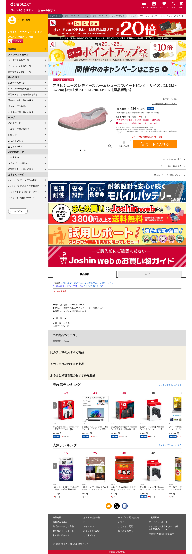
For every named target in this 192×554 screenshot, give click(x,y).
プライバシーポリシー (18, 163)
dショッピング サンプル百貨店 (22, 180)
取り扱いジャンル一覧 (63, 531)
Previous (55, 405)
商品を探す (58, 517)
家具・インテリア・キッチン (77, 16)
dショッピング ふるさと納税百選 (23, 186)
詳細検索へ (13, 49)
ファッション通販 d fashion (21, 198)
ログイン (18, 211)
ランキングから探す (17, 106)
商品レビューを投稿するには (167, 175)
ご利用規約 (13, 157)
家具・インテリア (100, 16)
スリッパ (132, 16)
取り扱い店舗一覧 (61, 535)
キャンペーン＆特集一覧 (19, 66)
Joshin (66, 341)
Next (179, 405)
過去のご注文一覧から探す (20, 100)
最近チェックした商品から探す (23, 94)
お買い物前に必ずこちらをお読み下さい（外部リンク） (87, 283)
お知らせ (12, 135)
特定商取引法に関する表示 (20, 169)
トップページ (55, 16)
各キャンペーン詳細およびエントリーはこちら (138, 123)
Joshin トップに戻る (172, 159)
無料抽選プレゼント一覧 (19, 72)
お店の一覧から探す (17, 83)
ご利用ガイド (14, 123)
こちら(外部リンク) (92, 286)
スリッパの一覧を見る (170, 166)
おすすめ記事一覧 (91, 517)
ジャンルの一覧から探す (19, 88)
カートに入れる (155, 144)
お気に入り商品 (60, 522)
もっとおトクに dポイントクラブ (23, 192)
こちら (85, 544)
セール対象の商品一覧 (18, 60)
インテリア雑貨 (118, 16)
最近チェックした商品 (63, 526)
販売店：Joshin (170, 99)
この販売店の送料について (164, 104)
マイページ (88, 526)
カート (86, 522)
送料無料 (57, 341)
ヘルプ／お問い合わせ (18, 129)
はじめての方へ (15, 146)
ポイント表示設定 (91, 531)
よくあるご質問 (15, 141)
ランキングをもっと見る (169, 385)
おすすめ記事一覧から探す (20, 112)
